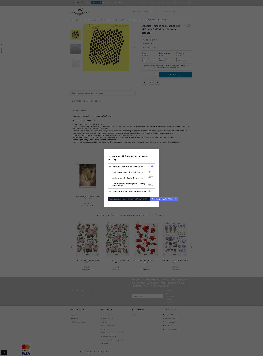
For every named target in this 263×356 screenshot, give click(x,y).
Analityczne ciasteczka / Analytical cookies (128, 178)
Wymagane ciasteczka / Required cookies (127, 166)
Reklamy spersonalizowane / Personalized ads (129, 191)
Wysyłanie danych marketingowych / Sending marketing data (128, 185)
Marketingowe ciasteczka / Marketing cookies (129, 172)
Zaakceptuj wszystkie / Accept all (164, 199)
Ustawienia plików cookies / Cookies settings (128, 158)
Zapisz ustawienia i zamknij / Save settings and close (129, 199)
